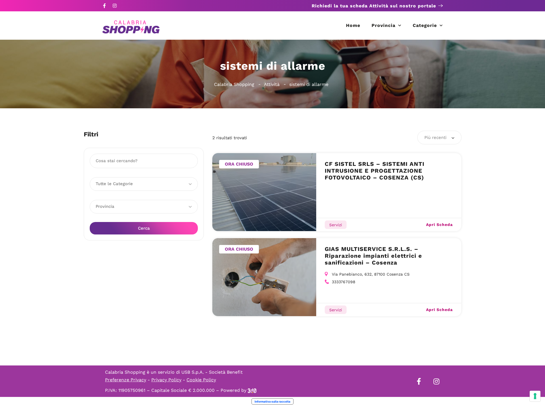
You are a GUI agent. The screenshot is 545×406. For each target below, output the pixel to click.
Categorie (425, 25)
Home (353, 25)
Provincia (383, 25)
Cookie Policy (201, 379)
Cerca (144, 228)
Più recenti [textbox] (435, 137)
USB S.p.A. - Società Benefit (212, 372)
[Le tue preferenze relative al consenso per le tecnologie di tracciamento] (535, 396)
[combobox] (439, 137)
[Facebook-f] (104, 5)
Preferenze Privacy (125, 379)
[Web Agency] (252, 390)
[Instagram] (114, 5)
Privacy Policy (166, 379)
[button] (144, 184)
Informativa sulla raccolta (272, 401)
